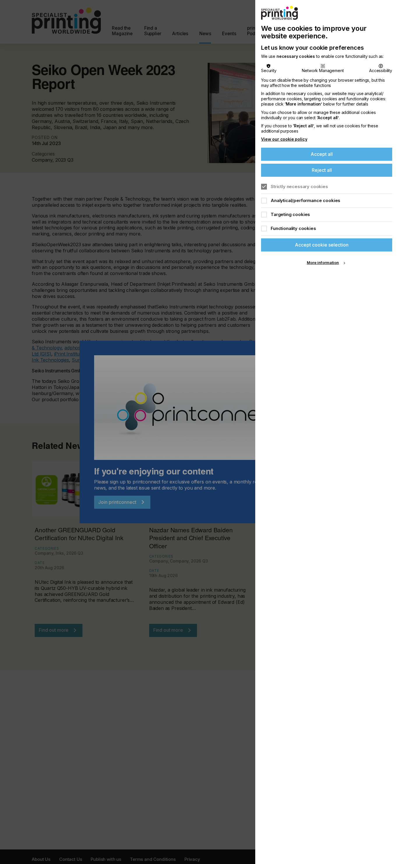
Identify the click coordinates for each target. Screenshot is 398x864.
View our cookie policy (284, 139)
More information (323, 262)
